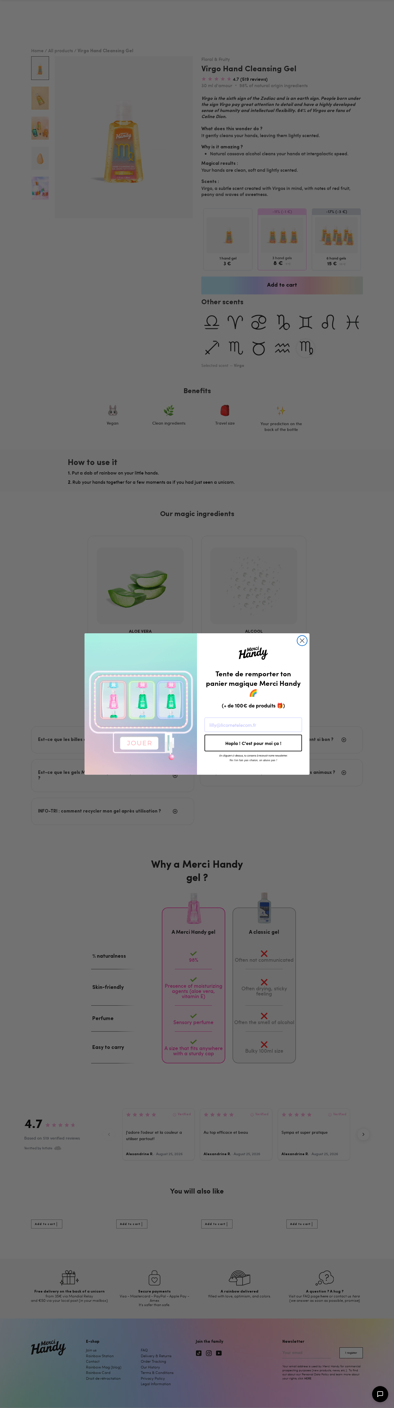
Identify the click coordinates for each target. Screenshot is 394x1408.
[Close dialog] (302, 641)
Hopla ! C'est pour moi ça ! (253, 743)
